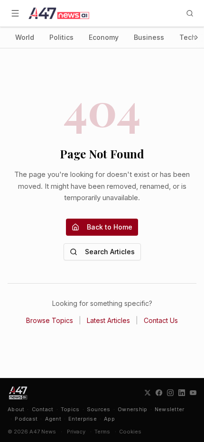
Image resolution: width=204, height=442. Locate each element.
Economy (104, 37)
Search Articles (110, 252)
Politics (61, 37)
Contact (43, 409)
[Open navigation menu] (15, 13)
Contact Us (161, 320)
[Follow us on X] (147, 392)
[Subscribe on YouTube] (193, 392)
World (24, 37)
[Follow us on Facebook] (159, 392)
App (109, 418)
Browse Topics (49, 320)
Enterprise (82, 418)
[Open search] (189, 13)
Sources (99, 409)
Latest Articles (108, 320)
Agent (53, 418)
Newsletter (170, 409)
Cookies (130, 431)
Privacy (76, 431)
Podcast (26, 418)
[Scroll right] (196, 37)
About (16, 409)
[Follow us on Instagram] (170, 392)
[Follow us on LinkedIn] (181, 392)
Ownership (132, 409)
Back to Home (109, 227)
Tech (187, 37)
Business (149, 37)
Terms (102, 431)
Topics (70, 409)
